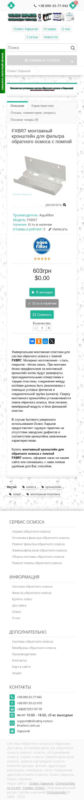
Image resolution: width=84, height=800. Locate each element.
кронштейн (54, 487)
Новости (50, 37)
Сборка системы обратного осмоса (38, 556)
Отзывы (49, 29)
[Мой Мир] (45, 341)
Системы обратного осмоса (32, 641)
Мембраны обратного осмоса (34, 648)
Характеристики (42, 105)
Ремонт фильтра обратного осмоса (38, 544)
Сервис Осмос (34, 788)
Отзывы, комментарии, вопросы (33, 112)
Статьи (32, 37)
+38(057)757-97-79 (29, 709)
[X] (52, 341)
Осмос (16, 612)
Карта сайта (21, 667)
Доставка (19, 605)
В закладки (44, 292)
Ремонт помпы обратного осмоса (37, 563)
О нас (66, 29)
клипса (31, 487)
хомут (17, 494)
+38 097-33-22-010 (29, 703)
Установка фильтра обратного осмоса (40, 538)
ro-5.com (14, 788)
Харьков (23, 731)
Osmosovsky (65, 783)
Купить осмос (22, 599)
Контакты (19, 660)
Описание (17, 105)
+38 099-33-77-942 (53, 5)
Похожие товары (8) (24, 119)
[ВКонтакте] (32, 341)
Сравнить (44, 314)
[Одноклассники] (39, 341)
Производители (24, 654)
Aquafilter (46, 215)
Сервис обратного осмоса (31, 531)
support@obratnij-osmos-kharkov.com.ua (35, 723)
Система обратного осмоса (32, 586)
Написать (60, 229)
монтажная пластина (45, 494)
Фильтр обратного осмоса (31, 593)
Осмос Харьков (26, 29)
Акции (16, 673)
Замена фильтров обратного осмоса (39, 550)
